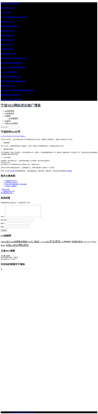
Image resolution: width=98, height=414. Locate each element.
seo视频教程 (66, 242)
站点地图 (31, 412)
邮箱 (3, 223)
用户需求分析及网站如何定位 (12, 63)
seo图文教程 (42, 242)
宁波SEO (12, 171)
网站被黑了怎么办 (8, 22)
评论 (3, 216)
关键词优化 (77, 241)
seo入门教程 (33, 241)
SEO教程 (69, 171)
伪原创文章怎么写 (8, 86)
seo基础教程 (13, 118)
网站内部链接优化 (8, 35)
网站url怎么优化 (7, 45)
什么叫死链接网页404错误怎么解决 (14, 17)
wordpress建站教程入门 (10, 72)
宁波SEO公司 (5, 189)
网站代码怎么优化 (8, 31)
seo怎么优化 (53, 241)
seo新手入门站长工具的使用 (11, 100)
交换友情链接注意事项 (9, 26)
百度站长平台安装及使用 (10, 3)
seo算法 (8, 121)
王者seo (22, 136)
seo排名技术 (9, 113)
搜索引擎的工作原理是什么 (11, 95)
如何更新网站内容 (7, 193)
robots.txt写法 (6, 13)
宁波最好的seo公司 (11, 180)
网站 (2, 227)
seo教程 (8, 116)
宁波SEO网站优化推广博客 (21, 105)
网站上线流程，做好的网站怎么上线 (14, 58)
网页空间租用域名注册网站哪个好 (14, 81)
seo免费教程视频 (19, 241)
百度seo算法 (12, 245)
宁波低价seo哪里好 (11, 186)
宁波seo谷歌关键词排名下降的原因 (16, 184)
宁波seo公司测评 (11, 123)
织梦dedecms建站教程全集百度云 (13, 67)
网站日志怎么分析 (8, 8)
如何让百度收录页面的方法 (11, 77)
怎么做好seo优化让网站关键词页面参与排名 (17, 90)
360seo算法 (6, 242)
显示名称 (4, 220)
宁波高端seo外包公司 (11, 182)
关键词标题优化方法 (8, 54)
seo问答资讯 (9, 111)
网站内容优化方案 (8, 40)
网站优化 (23, 245)
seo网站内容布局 (7, 49)
